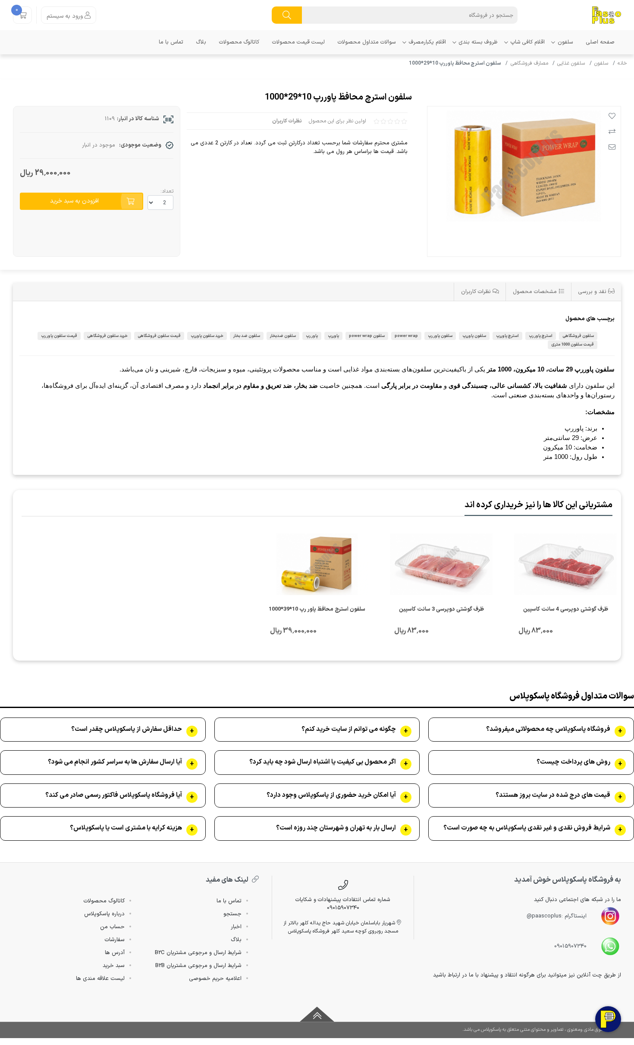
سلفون (565, 42)
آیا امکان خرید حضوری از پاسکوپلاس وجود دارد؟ (331, 795)
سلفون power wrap (367, 336)
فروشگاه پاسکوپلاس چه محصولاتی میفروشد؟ (548, 729)
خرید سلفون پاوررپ (207, 336)
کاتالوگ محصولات (239, 42)
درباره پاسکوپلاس (104, 914)
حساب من (112, 927)
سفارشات (114, 940)
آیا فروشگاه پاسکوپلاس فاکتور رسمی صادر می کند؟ (113, 795)
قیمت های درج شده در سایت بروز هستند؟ (553, 795)
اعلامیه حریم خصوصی (215, 978)
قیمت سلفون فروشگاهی (159, 336)
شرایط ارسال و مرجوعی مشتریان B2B (198, 965)
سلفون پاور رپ (440, 336)
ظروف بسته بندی (478, 42)
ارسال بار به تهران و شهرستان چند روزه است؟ (336, 828)
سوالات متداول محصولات (367, 42)
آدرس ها (115, 952)
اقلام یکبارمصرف (427, 42)
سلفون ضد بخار (246, 336)
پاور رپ (312, 336)
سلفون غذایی (571, 63)
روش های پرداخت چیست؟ (573, 762)
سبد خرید (114, 965)
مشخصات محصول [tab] (536, 291)
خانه (622, 63)
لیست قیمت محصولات (298, 42)
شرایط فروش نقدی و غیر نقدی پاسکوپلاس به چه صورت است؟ (526, 828)
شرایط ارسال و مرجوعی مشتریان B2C (198, 952)
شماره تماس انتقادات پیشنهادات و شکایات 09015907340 (342, 903)
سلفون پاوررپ (474, 336)
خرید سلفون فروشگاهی (107, 336)
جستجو (232, 914)
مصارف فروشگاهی (529, 63)
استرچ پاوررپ (507, 336)
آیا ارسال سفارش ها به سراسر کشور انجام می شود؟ (115, 762)
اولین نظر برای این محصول (337, 121)
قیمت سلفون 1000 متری (572, 344)
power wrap (406, 336)
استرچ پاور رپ (540, 336)
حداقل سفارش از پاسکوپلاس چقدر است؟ (126, 729)
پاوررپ (333, 336)
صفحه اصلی (600, 42)
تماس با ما (171, 42)
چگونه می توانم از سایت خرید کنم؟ (348, 729)
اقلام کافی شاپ (528, 42)
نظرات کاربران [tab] (477, 291)
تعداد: (166, 191)
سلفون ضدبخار (283, 336)
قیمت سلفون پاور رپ (59, 336)
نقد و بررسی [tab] (593, 291)
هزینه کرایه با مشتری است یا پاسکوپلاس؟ (126, 828)
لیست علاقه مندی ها (100, 978)
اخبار (236, 927)
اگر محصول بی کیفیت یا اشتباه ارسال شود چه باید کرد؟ (322, 762)
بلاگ (201, 42)
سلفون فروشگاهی (578, 336)
